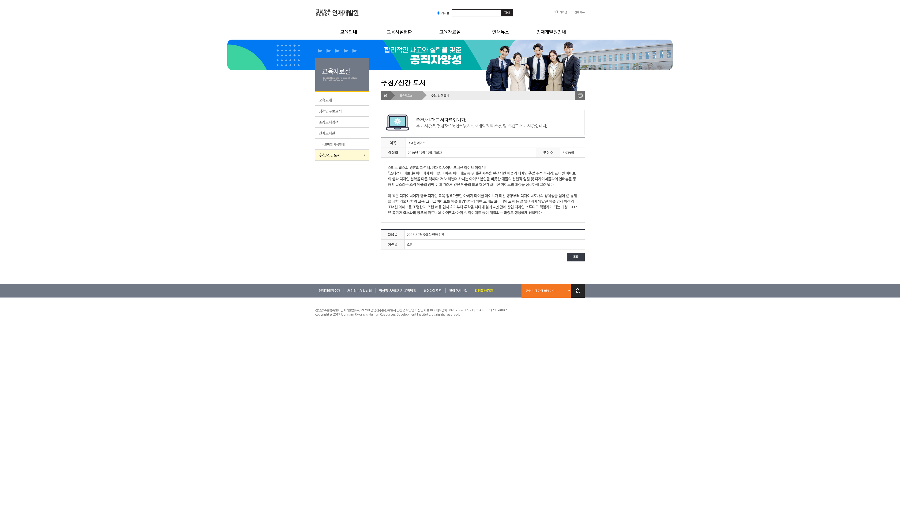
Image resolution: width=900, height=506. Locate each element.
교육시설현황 (399, 31)
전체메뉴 (579, 12)
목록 (576, 257)
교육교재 (325, 100)
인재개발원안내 (551, 31)
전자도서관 (327, 133)
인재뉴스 (500, 31)
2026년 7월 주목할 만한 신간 (425, 235)
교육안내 (348, 31)
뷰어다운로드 (433, 290)
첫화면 (563, 12)
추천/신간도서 (329, 155)
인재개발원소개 (329, 290)
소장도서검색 (328, 122)
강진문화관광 (484, 290)
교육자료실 (450, 31)
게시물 (445, 13)
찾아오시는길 (458, 290)
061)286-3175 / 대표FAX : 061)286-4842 (478, 310)
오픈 (409, 244)
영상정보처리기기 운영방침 (397, 290)
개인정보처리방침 (359, 290)
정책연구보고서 (330, 111)
